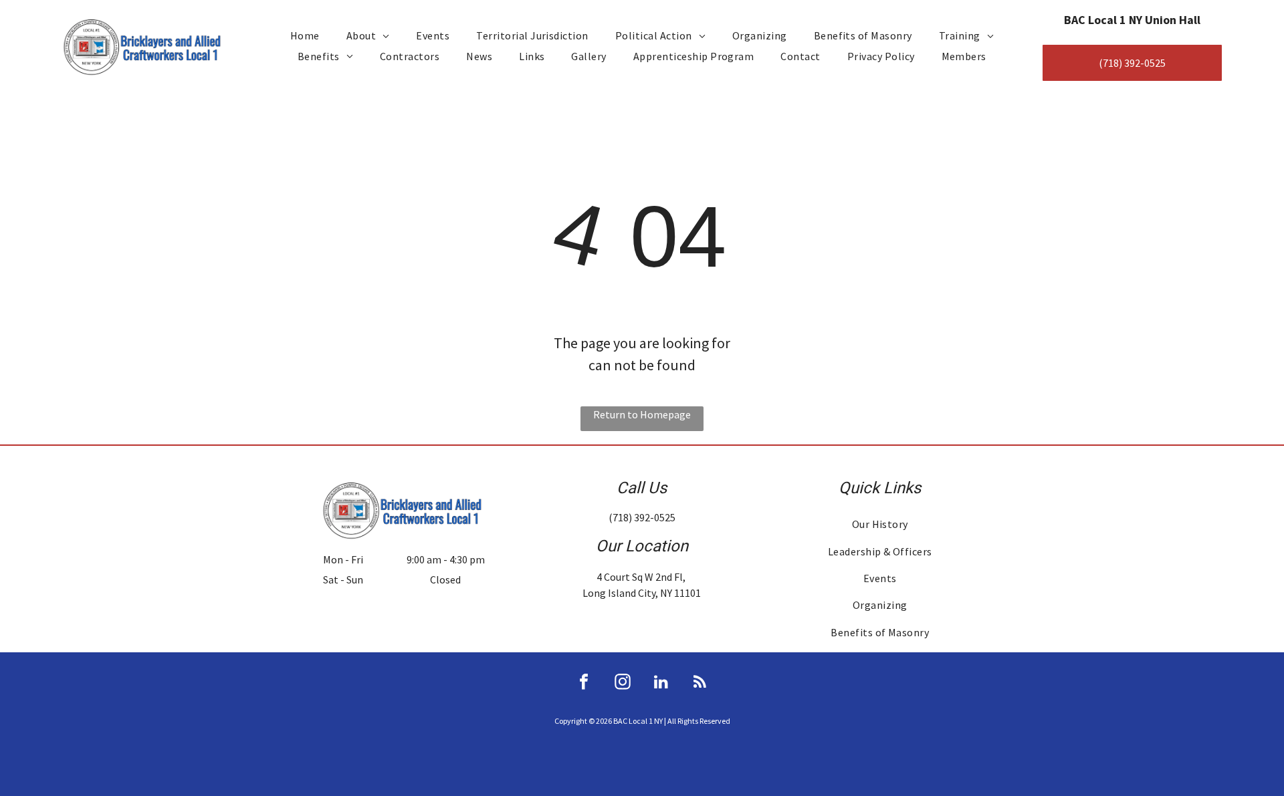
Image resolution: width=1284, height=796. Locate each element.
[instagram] (623, 683)
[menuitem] (305, 35)
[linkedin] (661, 683)
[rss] (700, 683)
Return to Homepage (642, 414)
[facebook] (584, 683)
